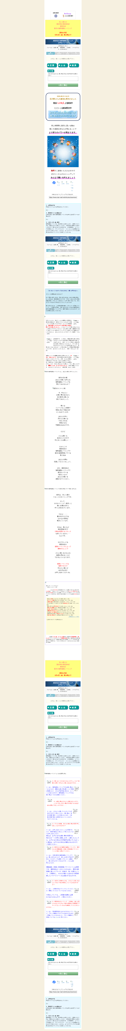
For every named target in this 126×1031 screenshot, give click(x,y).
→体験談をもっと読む (73, 616)
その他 (50, 71)
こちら (57, 917)
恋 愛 (52, 65)
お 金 (63, 65)
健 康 (74, 65)
